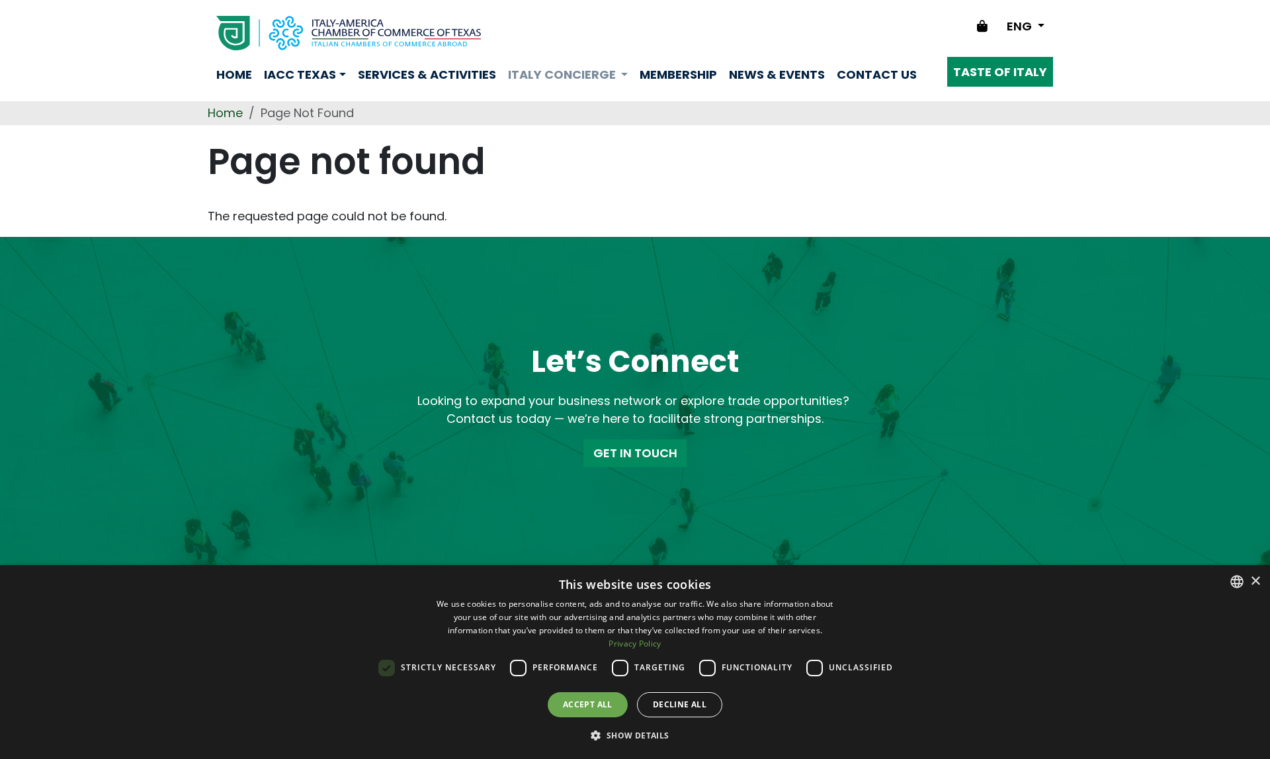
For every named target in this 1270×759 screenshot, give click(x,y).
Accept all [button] (588, 704)
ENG (1021, 26)
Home (234, 74)
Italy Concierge (563, 74)
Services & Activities (427, 74)
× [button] (1255, 581)
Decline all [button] (679, 704)
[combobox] (1237, 581)
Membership (678, 74)
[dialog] (635, 662)
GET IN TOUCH (635, 453)
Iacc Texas (300, 74)
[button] (635, 735)
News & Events (777, 74)
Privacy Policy (635, 643)
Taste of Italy (1000, 72)
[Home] (348, 33)
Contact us (877, 74)
